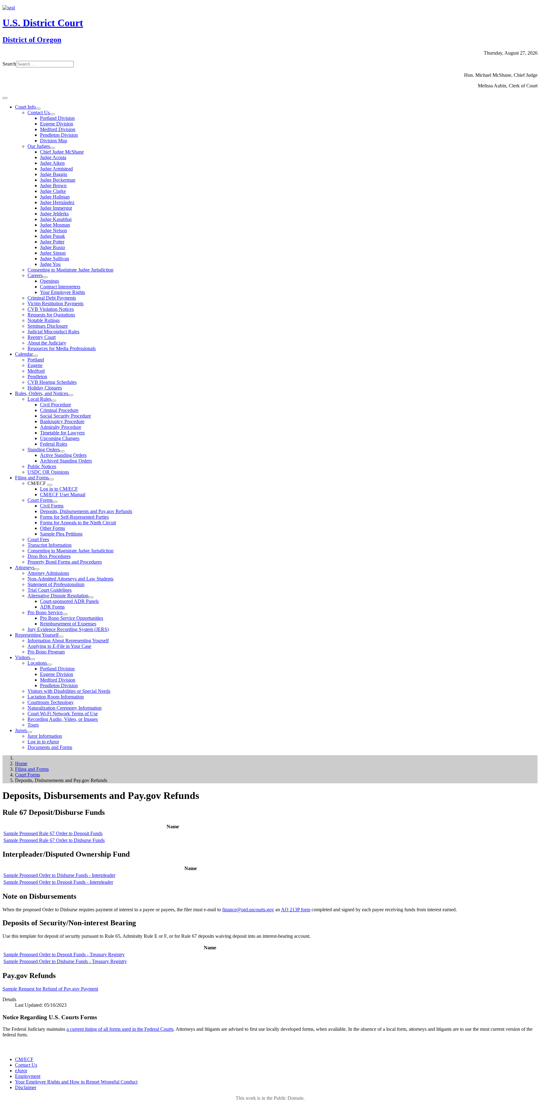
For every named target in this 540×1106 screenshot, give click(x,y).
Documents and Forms (50, 747)
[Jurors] (29, 732)
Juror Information (45, 736)
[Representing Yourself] (60, 637)
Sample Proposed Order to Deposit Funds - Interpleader (58, 882)
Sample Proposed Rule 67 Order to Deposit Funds (52, 833)
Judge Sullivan (54, 258)
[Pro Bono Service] (65, 614)
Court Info (25, 107)
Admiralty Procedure (60, 427)
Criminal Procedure (59, 410)
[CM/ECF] (49, 485)
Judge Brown (53, 185)
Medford (36, 371)
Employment (27, 1076)
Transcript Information (50, 545)
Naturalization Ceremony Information (65, 708)
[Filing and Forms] (51, 479)
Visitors (22, 657)
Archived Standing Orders (66, 460)
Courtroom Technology (51, 702)
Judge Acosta (53, 157)
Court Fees (38, 539)
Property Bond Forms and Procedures (65, 562)
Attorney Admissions (48, 573)
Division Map (53, 140)
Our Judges (39, 146)
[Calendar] (35, 356)
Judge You (50, 264)
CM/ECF (24, 1059)
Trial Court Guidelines (50, 590)
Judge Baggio (53, 174)
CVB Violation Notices (51, 309)
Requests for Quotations (51, 314)
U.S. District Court (42, 22)
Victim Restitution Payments (55, 303)
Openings (49, 281)
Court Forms (40, 500)
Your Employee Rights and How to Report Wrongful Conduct (76, 1081)
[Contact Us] (52, 114)
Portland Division (57, 118)
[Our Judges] (52, 148)
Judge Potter (52, 241)
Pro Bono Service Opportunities (71, 618)
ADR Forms (52, 606)
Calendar (24, 354)
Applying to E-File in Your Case (59, 646)
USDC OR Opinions (48, 472)
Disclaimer (25, 1087)
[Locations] (49, 665)
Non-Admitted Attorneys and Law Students (70, 578)
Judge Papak (52, 236)
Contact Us (39, 112)
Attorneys (24, 567)
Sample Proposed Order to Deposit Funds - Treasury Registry (64, 954)
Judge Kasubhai (56, 219)
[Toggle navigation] (5, 98)
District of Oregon (31, 40)
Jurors (21, 730)
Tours (33, 724)
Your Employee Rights (62, 292)
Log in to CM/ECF (59, 489)
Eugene (35, 365)
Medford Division (57, 129)
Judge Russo (52, 247)
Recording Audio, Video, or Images (63, 719)
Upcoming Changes (59, 438)
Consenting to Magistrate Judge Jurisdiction (70, 269)
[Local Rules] (53, 401)
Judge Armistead (56, 168)
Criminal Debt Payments (52, 298)
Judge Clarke (53, 191)
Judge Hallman (55, 196)
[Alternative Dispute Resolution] (90, 597)
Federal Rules (53, 444)
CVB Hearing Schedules (52, 382)
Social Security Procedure (65, 415)
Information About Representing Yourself (68, 640)
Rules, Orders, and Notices (41, 393)
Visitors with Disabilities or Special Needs (69, 691)
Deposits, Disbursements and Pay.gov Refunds (86, 511)
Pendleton (37, 376)
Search (9, 63)
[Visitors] (32, 659)
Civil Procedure (55, 404)
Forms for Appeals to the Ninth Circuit (78, 522)
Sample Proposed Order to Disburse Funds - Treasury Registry (65, 961)
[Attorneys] (36, 569)
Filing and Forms (32, 477)
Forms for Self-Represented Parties (74, 517)
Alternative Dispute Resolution (58, 595)
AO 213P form (295, 909)
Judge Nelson (53, 230)
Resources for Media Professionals (62, 348)
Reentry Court (42, 337)
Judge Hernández (57, 202)
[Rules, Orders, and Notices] (70, 395)
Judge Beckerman (57, 180)
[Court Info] (38, 109)
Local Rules (39, 399)
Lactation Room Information (56, 696)
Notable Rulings (44, 320)
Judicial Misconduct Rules (53, 331)
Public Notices (42, 466)
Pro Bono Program (46, 651)
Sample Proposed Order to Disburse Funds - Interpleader (59, 875)
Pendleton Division (59, 135)
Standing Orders (44, 449)
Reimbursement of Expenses (68, 623)
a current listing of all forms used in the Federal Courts (120, 1029)
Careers (35, 275)
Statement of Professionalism (56, 584)
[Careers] (45, 277)
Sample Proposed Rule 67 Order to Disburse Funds (54, 840)
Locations (37, 663)
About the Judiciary (47, 342)
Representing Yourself (36, 635)
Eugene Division (56, 123)
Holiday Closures (45, 387)
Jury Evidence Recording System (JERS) (68, 629)
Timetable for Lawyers (62, 432)
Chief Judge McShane (62, 151)
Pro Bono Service (45, 612)
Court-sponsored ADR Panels (69, 601)
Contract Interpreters (60, 286)
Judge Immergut (56, 208)
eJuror (21, 1070)
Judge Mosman (55, 225)
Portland (36, 359)
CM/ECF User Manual (62, 494)
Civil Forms (51, 505)
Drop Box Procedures (49, 556)
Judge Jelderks (54, 213)
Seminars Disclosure (48, 326)
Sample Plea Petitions (61, 533)
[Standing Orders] (62, 451)
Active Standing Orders (63, 455)
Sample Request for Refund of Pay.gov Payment (50, 988)
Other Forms (52, 528)
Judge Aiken (52, 163)
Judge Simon (53, 253)
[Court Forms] (55, 502)
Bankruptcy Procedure (62, 421)
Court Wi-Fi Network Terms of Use (63, 713)
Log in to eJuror (43, 741)
